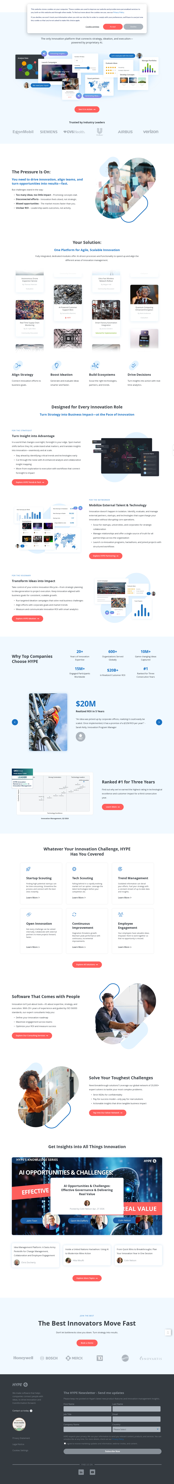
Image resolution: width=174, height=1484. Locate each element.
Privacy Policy (118, 12)
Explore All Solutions (85, 964)
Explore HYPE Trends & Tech (28, 482)
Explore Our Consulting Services (30, 1035)
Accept (113, 27)
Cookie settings (92, 27)
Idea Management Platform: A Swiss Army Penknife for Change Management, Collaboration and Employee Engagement (35, 1251)
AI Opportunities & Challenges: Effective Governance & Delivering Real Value (87, 1190)
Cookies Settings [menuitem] (20, 1450)
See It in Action (85, 109)
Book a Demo (87, 1343)
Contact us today (20, 1410)
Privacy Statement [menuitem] (21, 1438)
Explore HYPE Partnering (104, 555)
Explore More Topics (86, 1278)
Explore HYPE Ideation (26, 618)
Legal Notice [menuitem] (18, 1444)
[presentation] (15, 722)
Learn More (111, 806)
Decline (133, 27)
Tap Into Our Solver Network (106, 1112)
